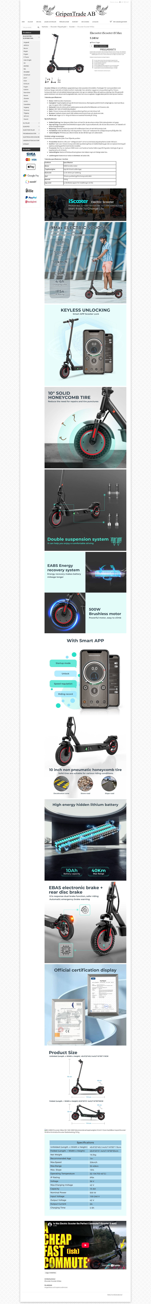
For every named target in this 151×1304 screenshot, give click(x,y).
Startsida (45, 27)
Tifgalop (26, 113)
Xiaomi (26, 119)
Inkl (122, 2)
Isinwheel (27, 75)
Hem (23, 22)
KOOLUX (26, 84)
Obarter (26, 98)
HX (25, 63)
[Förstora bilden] (66, 53)
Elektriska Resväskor (31, 137)
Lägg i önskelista (50, 1273)
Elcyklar (26, 123)
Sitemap (26, 144)
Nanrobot (27, 92)
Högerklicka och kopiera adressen (56, 1287)
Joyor (25, 78)
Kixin (25, 81)
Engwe (26, 54)
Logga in (95, 22)
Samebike (27, 104)
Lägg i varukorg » (101, 46)
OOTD (26, 101)
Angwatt (26, 42)
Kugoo (26, 87)
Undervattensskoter (31, 140)
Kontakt (75, 22)
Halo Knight (27, 60)
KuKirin (26, 89)
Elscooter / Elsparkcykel (28, 37)
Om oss (38, 22)
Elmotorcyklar (29, 130)
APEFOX (26, 45)
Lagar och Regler (50, 22)
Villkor (30, 22)
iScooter (27, 72)
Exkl (127, 2)
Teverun (26, 110)
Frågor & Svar (64, 22)
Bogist (26, 51)
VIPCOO (26, 116)
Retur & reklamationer (115, 1295)
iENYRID (26, 66)
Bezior (26, 48)
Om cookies (85, 22)
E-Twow (26, 57)
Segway (26, 107)
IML (25, 69)
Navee (26, 95)
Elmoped (26, 127)
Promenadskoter (29, 133)
